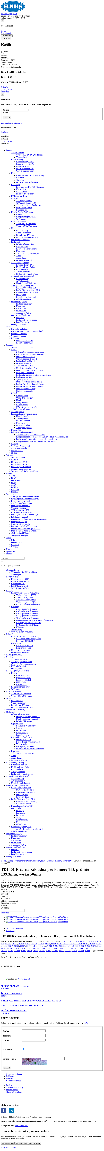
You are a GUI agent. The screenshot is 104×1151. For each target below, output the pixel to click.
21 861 (42, 951)
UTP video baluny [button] (18, 221)
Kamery (9, 590)
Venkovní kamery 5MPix (26, 600)
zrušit (86, 1023)
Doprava (9, 1078)
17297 (69, 941)
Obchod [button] (9, 327)
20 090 (47, 944)
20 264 (92, 944)
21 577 (92, 948)
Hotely (19, 400)
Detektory (20, 815)
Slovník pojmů (17, 450)
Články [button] (14, 350)
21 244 (75, 946)
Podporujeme (16, 542)
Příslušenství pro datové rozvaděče (30, 749)
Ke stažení (10, 931)
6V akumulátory (22, 279)
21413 (16, 948)
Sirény (18, 817)
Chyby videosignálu (19, 448)
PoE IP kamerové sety (25, 168)
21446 (54, 948)
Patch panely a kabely (25, 746)
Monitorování (21, 191)
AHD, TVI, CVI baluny (26, 224)
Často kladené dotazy (14, 1087)
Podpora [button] (9, 345)
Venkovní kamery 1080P (26, 595)
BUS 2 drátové (22, 269)
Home (3, 861)
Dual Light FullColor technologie (29, 370)
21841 (29, 951)
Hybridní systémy (23, 416)
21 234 (49, 946)
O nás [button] (8, 538)
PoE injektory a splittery (26, 726)
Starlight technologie (24, 391)
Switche (19, 728)
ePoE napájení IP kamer (25, 389)
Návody (14, 444)
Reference (15, 544)
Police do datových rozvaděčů (28, 742)
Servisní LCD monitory (20, 240)
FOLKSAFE (16, 480)
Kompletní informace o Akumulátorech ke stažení (36, 441)
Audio (18, 256)
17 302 (82, 941)
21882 (87, 951)
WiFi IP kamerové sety (25, 171)
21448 (60, 948)
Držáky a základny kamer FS (28, 719)
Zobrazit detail (34, 1143)
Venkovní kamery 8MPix (26, 602)
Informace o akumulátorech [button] (22, 432)
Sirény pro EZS (22, 797)
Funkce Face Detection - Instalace (29, 386)
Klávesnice (20, 813)
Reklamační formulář (24, 343)
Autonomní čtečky (23, 313)
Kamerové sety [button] (17, 159)
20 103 (59, 944)
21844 (35, 951)
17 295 (63, 941)
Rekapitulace (7, 36)
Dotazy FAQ (16, 430)
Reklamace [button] (15, 338)
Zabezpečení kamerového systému (30, 352)
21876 (68, 951)
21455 (80, 948)
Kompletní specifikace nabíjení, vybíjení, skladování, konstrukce (42, 437)
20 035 (27, 944)
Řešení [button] (14, 393)
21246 (81, 946)
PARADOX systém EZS (26, 288)
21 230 (36, 946)
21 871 (55, 951)
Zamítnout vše (21, 1143)
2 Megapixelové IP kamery (27, 609)
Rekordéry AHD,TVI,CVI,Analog (30, 187)
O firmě (14, 540)
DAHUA (15, 487)
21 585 (99, 948)
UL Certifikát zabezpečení (26, 368)
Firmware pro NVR (19, 464)
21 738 (4, 951)
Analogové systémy (24, 428)
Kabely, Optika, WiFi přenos (17, 671)
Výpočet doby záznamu (20, 409)
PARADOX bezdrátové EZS (28, 290)
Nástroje (14, 460)
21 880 (81, 951)
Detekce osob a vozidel (25, 356)
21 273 (93, 946)
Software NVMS (18, 457)
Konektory (20, 251)
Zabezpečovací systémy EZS (17, 785)
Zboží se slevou (12, 570)
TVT (13, 476)
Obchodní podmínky (19, 329)
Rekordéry (10, 634)
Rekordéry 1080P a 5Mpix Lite (28, 639)
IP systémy (20, 423)
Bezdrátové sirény (23, 804)
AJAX (13, 485)
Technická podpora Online (21, 347)
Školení (14, 453)
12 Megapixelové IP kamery (27, 618)
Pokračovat (5, 87)
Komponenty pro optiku (26, 217)
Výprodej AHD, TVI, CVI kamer (29, 155)
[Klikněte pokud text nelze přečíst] (34, 1061)
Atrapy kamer (21, 258)
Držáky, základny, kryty (25, 244)
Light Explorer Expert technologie (30, 354)
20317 (10, 946)
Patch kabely (21, 684)
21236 (55, 946)
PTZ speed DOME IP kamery (28, 625)
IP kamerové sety (23, 166)
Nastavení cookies (8, 1148)
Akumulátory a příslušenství (17, 776)
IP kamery (20, 178)
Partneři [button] (9, 473)
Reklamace (10, 1076)
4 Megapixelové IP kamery (27, 611)
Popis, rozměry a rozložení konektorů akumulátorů (36, 439)
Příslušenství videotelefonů (27, 274)
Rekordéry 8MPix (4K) (25, 641)
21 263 (68, 946)
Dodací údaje (6, 33)
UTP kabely (21, 682)
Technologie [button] (11, 494)
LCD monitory (22, 230)
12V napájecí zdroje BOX (26, 203)
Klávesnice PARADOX (26, 792)
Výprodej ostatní (23, 157)
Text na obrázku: (9, 1059)
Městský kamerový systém (26, 407)
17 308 (89, 941)
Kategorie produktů (12, 565)
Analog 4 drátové (23, 272)
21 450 (67, 948)
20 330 (29, 946)
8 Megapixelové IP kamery (27, 616)
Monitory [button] (15, 228)
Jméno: (6, 110)
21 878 (74, 951)
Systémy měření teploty (25, 379)
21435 (42, 948)
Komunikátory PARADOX (27, 292)
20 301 (98, 944)
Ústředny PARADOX (25, 790)
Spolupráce (10, 551)
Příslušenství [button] (16, 242)
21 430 (29, 948)
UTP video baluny (13, 691)
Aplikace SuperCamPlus (21, 469)
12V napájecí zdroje (24, 201)
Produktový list (24, 979)
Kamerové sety (12, 577)
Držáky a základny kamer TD (28, 717)
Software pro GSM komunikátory (24, 471)
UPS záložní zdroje (24, 207)
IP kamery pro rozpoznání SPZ (28, 623)
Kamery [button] (14, 173)
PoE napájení (21, 210)
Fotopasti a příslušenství (15, 847)
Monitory (10, 698)
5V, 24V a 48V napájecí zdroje (28, 205)
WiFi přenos (21, 219)
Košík (3, 31)
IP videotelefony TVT (25, 265)
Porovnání (5, 92)
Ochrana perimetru (23, 363)
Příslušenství (21, 311)
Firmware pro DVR (19, 462)
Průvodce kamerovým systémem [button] (24, 414)
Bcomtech (15, 489)
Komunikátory (22, 820)
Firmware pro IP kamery (21, 467)
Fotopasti (20, 318)
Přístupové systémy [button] (19, 301)
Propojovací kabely (24, 680)
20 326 (16, 946)
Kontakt (9, 549)
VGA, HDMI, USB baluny (27, 226)
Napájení (9, 657)
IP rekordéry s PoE (23, 648)
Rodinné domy (22, 395)
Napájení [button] (14, 198)
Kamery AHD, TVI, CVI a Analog (30, 175)
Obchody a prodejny (24, 398)
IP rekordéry (21, 189)
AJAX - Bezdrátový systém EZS (29, 829)
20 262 (85, 944)
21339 (99, 946)
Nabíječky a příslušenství (26, 283)
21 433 (36, 948)
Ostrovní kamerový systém (27, 182)
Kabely (19, 214)
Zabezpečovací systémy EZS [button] (22, 285)
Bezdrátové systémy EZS (26, 297)
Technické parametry (14, 928)
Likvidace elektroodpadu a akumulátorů (27, 331)
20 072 (41, 944)
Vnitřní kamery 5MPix (25, 597)
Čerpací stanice (22, 405)
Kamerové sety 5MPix (25, 164)
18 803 (21, 944)
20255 (65, 944)
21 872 (61, 951)
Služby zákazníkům (19, 334)
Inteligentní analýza (24, 377)
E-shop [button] (9, 150)
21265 (87, 946)
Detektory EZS (22, 794)
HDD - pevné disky (19, 196)
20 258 (72, 944)
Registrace (5, 132)
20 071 (34, 944)
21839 (23, 951)
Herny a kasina (22, 402)
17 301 (76, 941)
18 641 (8, 944)
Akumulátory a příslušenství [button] (22, 276)
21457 (86, 948)
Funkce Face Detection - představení (31, 384)
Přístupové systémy (24, 304)
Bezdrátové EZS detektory (27, 801)
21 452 (74, 948)
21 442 (48, 948)
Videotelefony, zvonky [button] (20, 262)
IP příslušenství (22, 246)
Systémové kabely (23, 678)
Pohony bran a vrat (18, 324)
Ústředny (20, 811)
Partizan (14, 492)
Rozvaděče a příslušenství (26, 249)
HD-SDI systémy (23, 425)
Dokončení (6, 38)
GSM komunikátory (24, 299)
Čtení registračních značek (26, 359)
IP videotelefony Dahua (25, 267)
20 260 (79, 944)
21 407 (10, 948)
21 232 (42, 946)
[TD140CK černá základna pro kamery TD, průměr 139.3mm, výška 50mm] (37, 917)
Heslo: (5, 112)
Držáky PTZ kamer (24, 721)
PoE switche (21, 730)
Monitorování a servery (20, 650)
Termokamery (21, 180)
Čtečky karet (21, 308)
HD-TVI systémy (23, 421)
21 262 (61, 946)
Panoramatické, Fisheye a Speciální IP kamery (34, 620)
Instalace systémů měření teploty (29, 382)
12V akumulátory (23, 281)
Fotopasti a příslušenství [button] (20, 315)
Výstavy (14, 547)
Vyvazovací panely (23, 744)
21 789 (10, 951)
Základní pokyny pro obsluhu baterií (30, 434)
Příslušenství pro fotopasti (26, 320)
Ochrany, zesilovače (24, 260)
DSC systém (21, 295)
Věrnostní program (18, 336)
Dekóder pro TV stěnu (25, 235)
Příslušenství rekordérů (25, 194)
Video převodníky (23, 233)
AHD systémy (22, 418)
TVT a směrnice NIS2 (25, 366)
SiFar (13, 483)
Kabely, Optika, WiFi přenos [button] (22, 212)
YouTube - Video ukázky (21, 446)
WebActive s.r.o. (21, 1126)
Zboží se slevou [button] (17, 152)
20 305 (4, 946)
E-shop (10, 861)
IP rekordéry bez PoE (24, 645)
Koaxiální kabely (23, 675)
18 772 (14, 944)
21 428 (22, 948)
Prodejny (9, 1085)
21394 (3, 948)
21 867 (48, 951)
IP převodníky (22, 733)
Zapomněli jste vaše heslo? (11, 123)
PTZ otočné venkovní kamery (28, 604)
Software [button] (9, 455)
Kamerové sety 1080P (25, 162)
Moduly (19, 822)
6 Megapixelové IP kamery (27, 613)
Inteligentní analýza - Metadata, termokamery (34, 375)
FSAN (13, 478)
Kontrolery (20, 306)
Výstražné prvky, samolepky (27, 253)
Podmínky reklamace (24, 340)
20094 (53, 944)
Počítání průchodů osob (25, 361)
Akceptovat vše (8, 1143)
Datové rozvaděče (23, 739)
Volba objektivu (17, 411)
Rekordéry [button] (15, 185)
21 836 (17, 951)
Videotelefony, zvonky (15, 762)
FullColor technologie (25, 373)
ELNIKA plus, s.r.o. (9, 13)
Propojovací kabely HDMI (27, 237)
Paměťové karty (22, 322)
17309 (95, 941)
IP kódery (20, 627)
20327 (22, 946)
